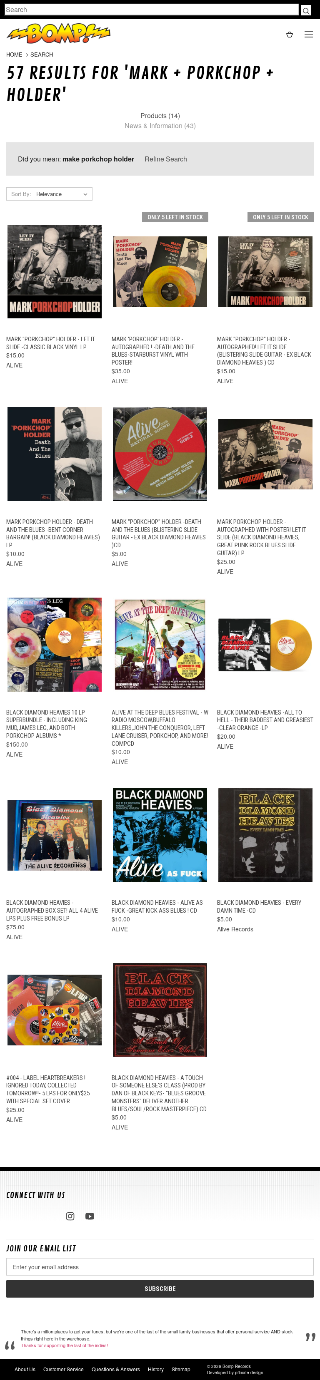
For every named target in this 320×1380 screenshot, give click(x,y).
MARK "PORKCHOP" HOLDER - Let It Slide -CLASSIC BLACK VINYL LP (50, 343)
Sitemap (181, 1369)
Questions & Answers (116, 1369)
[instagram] (70, 1216)
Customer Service (63, 1369)
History (156, 1369)
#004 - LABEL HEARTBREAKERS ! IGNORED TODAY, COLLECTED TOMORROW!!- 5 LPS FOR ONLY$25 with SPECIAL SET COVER (48, 1089)
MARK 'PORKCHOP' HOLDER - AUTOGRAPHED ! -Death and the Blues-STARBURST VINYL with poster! (153, 350)
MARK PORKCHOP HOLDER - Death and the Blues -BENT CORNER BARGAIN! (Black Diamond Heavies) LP (53, 533)
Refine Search (166, 159)
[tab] (160, 115)
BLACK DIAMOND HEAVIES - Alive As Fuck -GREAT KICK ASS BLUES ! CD (157, 906)
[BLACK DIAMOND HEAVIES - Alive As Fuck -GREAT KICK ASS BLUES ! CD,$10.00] (160, 835)
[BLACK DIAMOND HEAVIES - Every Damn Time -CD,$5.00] (265, 835)
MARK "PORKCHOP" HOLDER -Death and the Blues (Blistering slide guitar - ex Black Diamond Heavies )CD (159, 533)
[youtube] (89, 1216)
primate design (249, 1372)
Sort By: (21, 194)
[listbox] (63, 194)
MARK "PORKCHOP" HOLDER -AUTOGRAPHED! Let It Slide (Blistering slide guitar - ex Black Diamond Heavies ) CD (264, 350)
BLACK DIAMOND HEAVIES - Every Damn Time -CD (259, 906)
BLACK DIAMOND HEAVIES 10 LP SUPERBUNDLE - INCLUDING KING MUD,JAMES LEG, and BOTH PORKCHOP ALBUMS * (46, 724)
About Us (25, 1369)
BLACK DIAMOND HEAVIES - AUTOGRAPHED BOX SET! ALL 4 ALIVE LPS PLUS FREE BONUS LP (52, 910)
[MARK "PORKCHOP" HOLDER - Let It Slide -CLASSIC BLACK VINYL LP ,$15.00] (55, 272)
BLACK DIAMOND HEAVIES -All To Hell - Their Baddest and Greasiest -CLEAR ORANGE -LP (265, 720)
